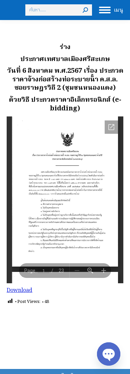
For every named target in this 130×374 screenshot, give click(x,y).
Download (19, 290)
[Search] (85, 10)
